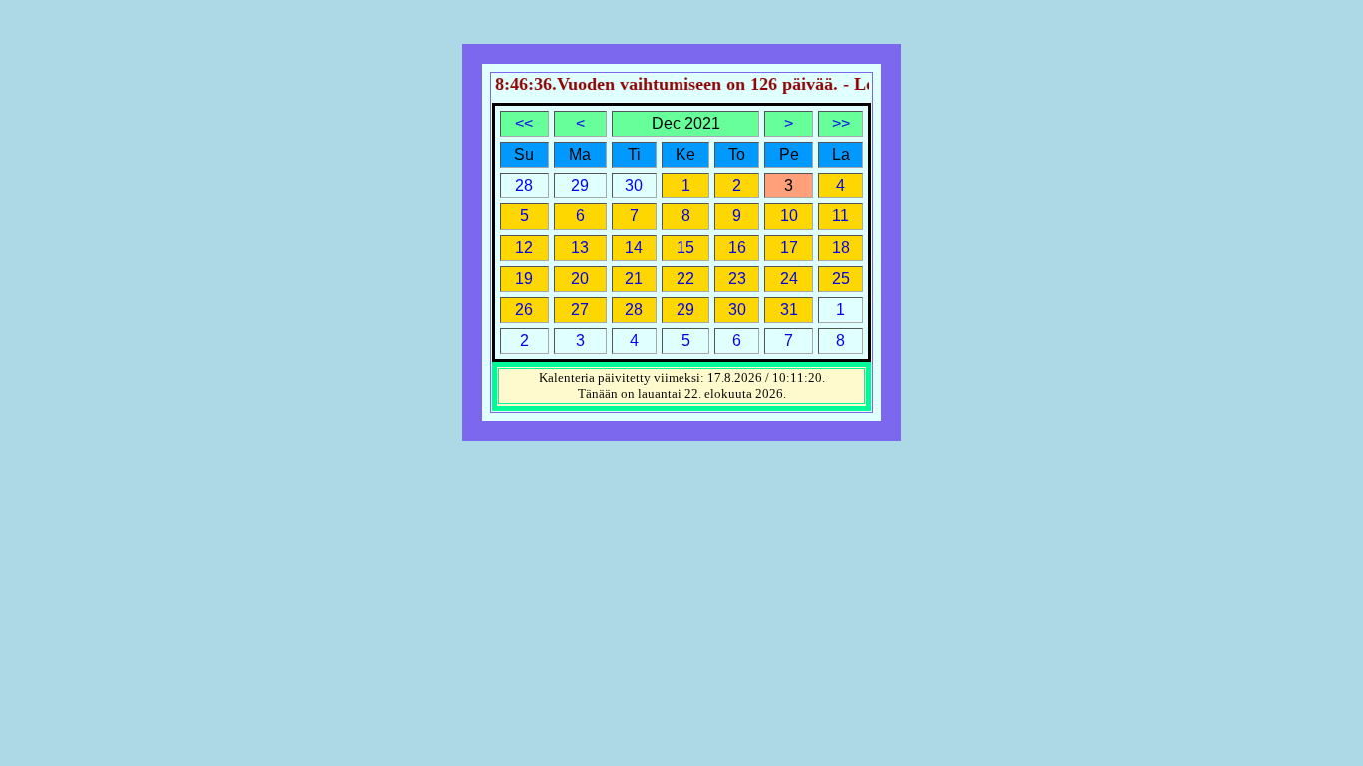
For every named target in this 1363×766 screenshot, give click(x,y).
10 (789, 215)
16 (737, 247)
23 (737, 278)
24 (789, 278)
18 (841, 247)
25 (841, 278)
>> (841, 123)
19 (524, 278)
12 (524, 247)
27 (580, 309)
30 (737, 309)
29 (685, 309)
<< (524, 123)
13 (580, 247)
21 (634, 278)
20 (580, 278)
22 (685, 278)
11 (840, 215)
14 (634, 247)
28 (634, 309)
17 (789, 247)
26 (524, 309)
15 (685, 247)
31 (789, 309)
